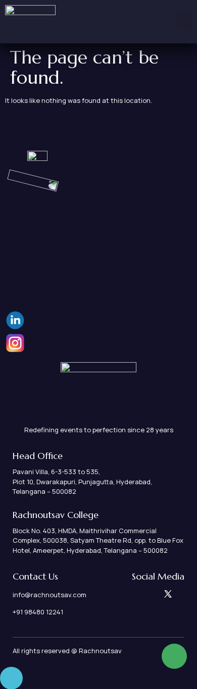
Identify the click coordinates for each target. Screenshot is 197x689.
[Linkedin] (130, 594)
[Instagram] (117, 594)
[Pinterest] (155, 594)
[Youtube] (180, 594)
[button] (184, 21)
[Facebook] (142, 594)
